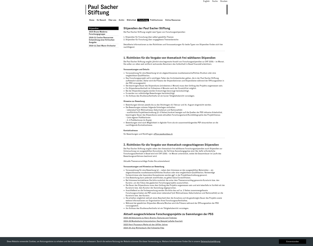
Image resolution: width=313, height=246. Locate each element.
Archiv (121, 20)
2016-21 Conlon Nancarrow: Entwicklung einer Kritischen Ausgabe (101, 39)
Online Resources (172, 20)
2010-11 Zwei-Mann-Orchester (102, 46)
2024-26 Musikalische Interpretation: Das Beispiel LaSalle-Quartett (153, 221)
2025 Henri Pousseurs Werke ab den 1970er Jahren (145, 224)
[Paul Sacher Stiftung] (105, 17)
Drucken (223, 1)
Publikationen (156, 20)
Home (91, 20)
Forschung (143, 20)
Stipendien (94, 28)
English (206, 1)
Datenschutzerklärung (210, 241)
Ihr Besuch (101, 20)
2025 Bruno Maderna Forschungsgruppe (98, 33)
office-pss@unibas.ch (163, 134)
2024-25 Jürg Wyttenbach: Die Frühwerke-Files (143, 228)
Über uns (112, 20)
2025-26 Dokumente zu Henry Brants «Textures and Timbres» (150, 218)
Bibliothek (131, 20)
